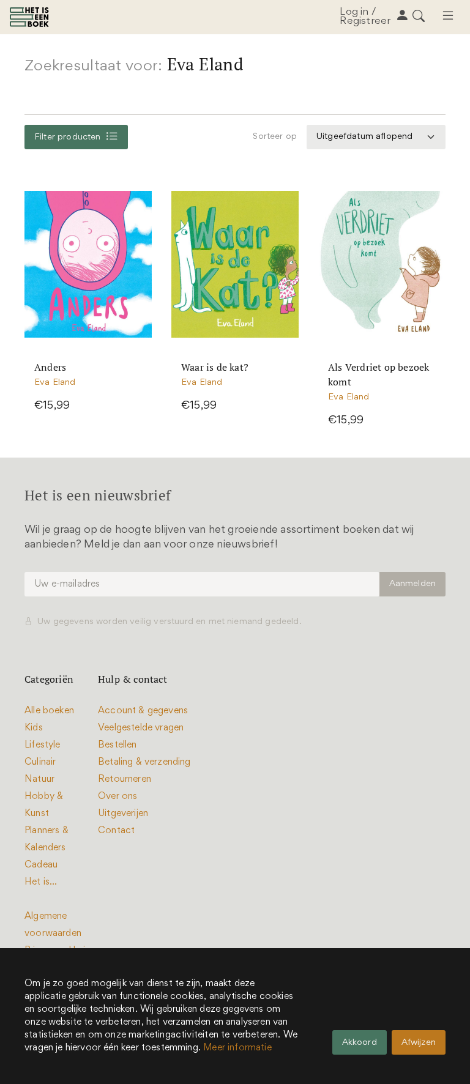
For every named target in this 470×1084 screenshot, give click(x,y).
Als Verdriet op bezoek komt (378, 374)
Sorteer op (275, 137)
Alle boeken (49, 711)
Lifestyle (42, 745)
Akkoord (359, 1043)
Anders (50, 367)
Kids (33, 728)
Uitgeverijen (123, 813)
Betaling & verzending (144, 762)
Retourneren (124, 779)
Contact (116, 830)
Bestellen (117, 745)
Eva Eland (54, 383)
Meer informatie (237, 1048)
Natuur (39, 779)
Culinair (40, 762)
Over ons (117, 796)
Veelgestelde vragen (141, 728)
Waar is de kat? (214, 367)
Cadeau (41, 865)
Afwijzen (418, 1043)
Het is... (41, 882)
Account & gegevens (143, 711)
